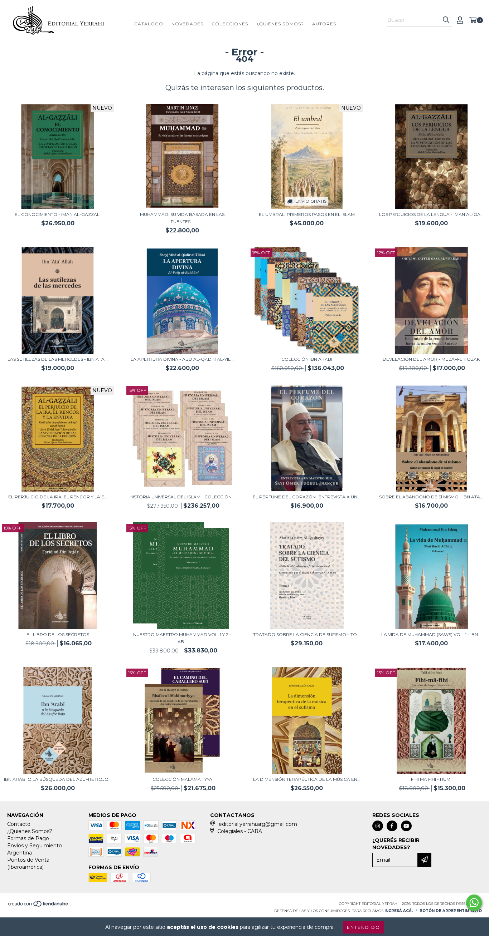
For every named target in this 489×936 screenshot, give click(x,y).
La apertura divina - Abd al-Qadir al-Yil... (182, 359)
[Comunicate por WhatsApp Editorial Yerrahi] (474, 903)
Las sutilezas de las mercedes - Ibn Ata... (58, 359)
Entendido (363, 927)
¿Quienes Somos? (29, 831)
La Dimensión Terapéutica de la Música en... (306, 779)
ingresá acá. (398, 910)
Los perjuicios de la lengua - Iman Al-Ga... (431, 214)
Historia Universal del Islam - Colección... (182, 496)
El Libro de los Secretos (57, 634)
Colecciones (230, 23)
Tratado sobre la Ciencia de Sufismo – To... (306, 634)
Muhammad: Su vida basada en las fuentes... (182, 218)
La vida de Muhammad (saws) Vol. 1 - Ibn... (431, 634)
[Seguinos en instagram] (377, 826)
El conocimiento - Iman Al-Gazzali (58, 214)
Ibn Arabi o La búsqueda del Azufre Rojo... (58, 779)
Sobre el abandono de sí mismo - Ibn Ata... (431, 496)
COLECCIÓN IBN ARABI (306, 359)
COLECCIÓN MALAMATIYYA (182, 779)
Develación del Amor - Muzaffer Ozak (431, 359)
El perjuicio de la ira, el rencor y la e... (57, 496)
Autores (324, 23)
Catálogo (148, 23)
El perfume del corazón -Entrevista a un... (306, 496)
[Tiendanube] (38, 905)
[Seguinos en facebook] (392, 826)
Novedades (187, 23)
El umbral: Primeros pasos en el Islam (307, 214)
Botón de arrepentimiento (451, 910)
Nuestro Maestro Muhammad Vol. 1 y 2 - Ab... (182, 638)
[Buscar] (446, 20)
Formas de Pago (28, 838)
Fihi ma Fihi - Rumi (431, 779)
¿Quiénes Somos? (280, 23)
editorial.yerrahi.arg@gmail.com (258, 824)
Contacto (18, 824)
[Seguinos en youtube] (406, 826)
